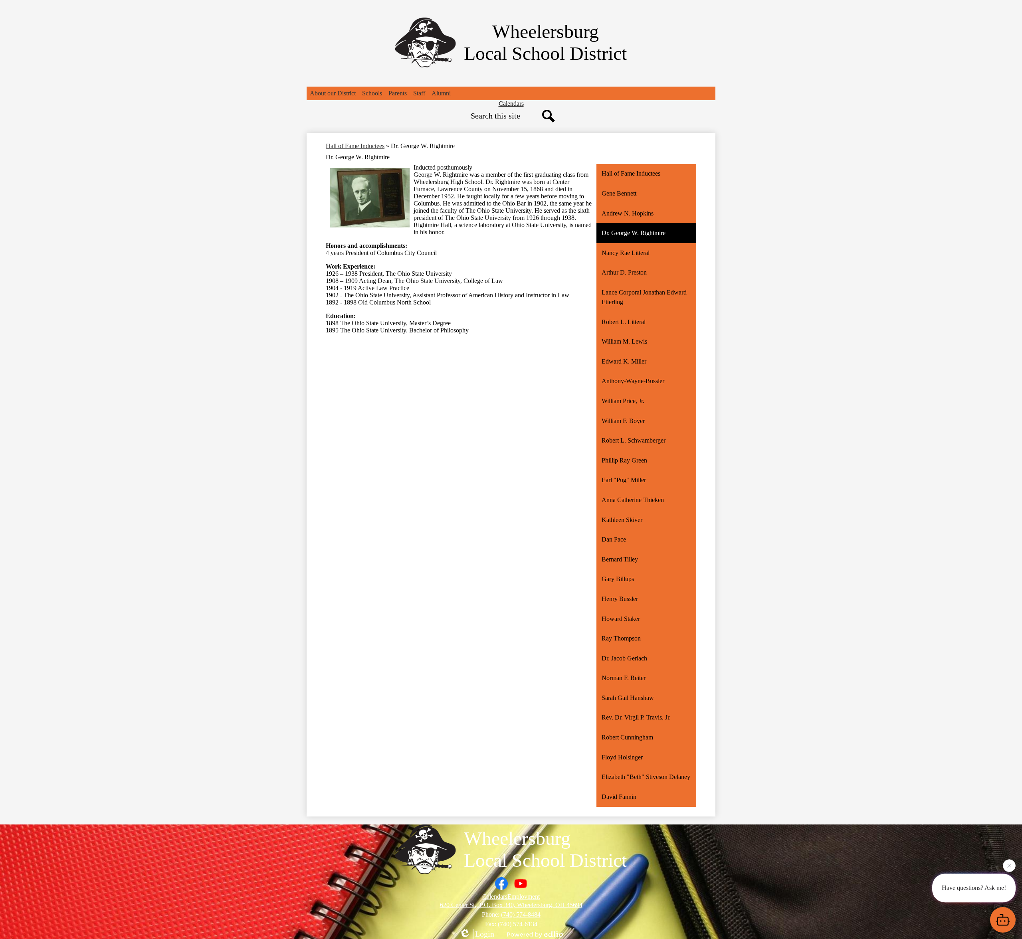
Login (484, 933)
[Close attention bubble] (1009, 864)
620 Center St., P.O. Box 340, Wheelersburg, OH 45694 (511, 904)
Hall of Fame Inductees (355, 145)
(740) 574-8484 (521, 914)
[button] (333, 93)
